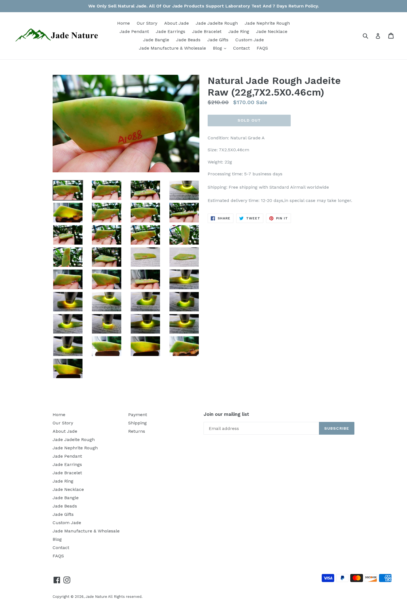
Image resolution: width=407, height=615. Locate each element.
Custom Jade (249, 39)
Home (123, 23)
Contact (241, 48)
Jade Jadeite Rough (217, 23)
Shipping (137, 423)
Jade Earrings (170, 31)
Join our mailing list (226, 414)
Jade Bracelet (206, 31)
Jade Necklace (271, 31)
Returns (136, 431)
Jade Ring (238, 31)
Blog (221, 48)
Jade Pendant (134, 31)
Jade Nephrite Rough (267, 23)
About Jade (176, 23)
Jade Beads (188, 39)
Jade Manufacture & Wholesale (172, 48)
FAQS (262, 48)
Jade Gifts (217, 39)
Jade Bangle (156, 39)
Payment (137, 414)
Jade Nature (96, 596)
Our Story (147, 23)
